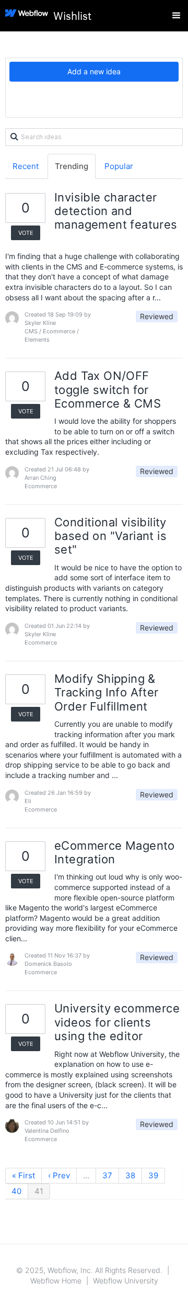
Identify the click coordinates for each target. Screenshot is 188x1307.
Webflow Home (55, 1280)
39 (153, 1175)
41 (38, 1191)
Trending (71, 166)
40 (16, 1191)
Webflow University (125, 1280)
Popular (118, 166)
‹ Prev (59, 1175)
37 (107, 1175)
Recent (26, 166)
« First (23, 1175)
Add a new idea (94, 71)
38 (130, 1175)
